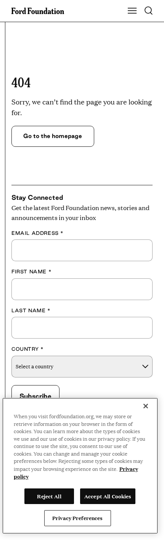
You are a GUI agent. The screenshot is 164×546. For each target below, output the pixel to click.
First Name (31, 271)
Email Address (37, 233)
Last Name (31, 310)
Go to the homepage (52, 136)
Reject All (49, 496)
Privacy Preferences (77, 518)
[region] (80, 466)
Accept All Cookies (107, 496)
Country (27, 349)
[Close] (145, 406)
